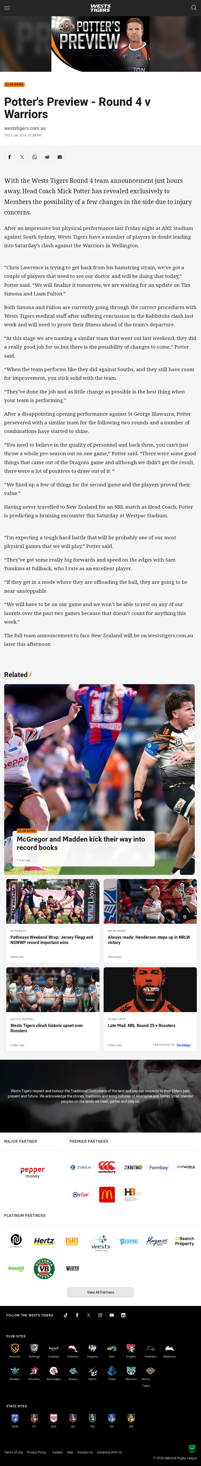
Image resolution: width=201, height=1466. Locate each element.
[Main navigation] (7, 8)
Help (70, 1452)
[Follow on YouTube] (112, 1315)
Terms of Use (13, 1452)
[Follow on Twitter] (89, 1315)
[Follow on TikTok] (66, 1315)
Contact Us (85, 1452)
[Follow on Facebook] (77, 1315)
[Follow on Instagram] (100, 1315)
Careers (57, 1452)
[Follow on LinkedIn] (123, 1315)
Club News (14, 84)
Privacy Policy (36, 1452)
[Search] (194, 8)
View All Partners (100, 1292)
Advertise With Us (109, 1452)
